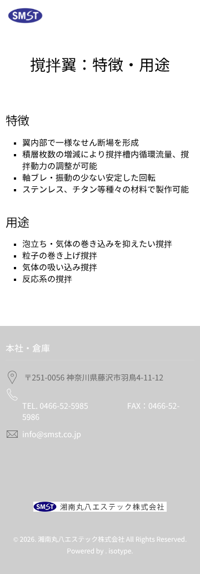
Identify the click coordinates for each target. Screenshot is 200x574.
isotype (119, 551)
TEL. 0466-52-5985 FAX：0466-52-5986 (100, 411)
